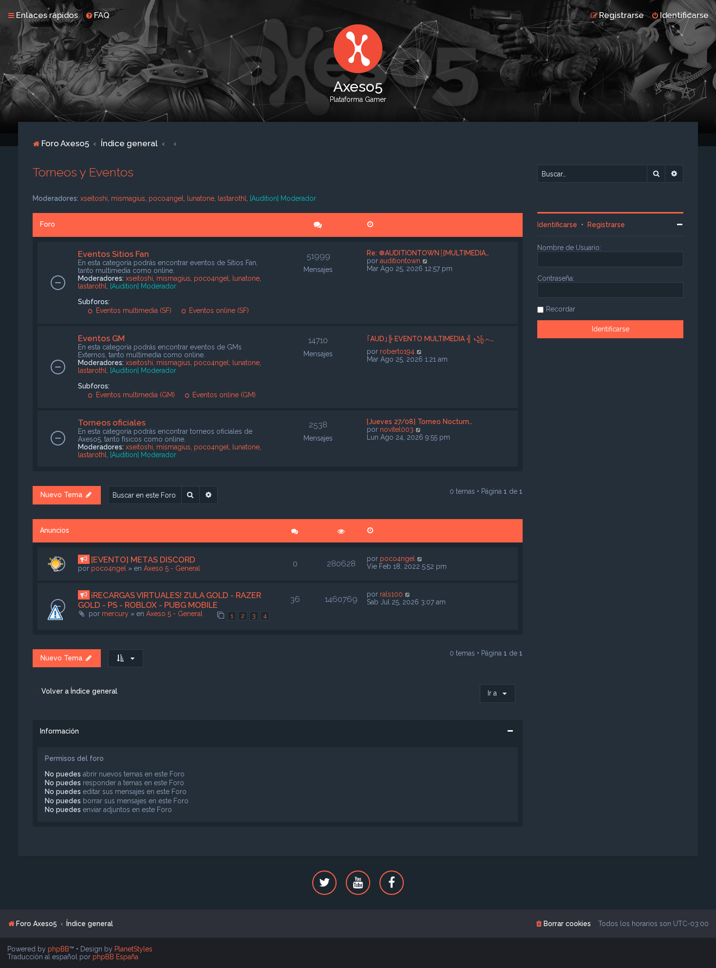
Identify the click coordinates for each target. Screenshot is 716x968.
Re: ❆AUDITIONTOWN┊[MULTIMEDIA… (428, 253)
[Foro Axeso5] (358, 48)
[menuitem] (97, 15)
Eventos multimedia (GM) (134, 395)
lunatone (200, 198)
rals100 (391, 594)
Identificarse (557, 225)
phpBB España (115, 957)
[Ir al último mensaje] (420, 558)
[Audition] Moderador (283, 198)
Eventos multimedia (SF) (132, 310)
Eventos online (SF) (218, 310)
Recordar (560, 309)
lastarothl (232, 198)
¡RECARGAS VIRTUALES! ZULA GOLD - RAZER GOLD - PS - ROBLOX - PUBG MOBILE (169, 600)
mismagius (128, 198)
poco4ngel (166, 198)
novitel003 (397, 429)
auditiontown (400, 261)
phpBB (58, 949)
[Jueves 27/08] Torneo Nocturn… (419, 422)
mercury (115, 614)
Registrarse (606, 225)
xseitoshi (94, 198)
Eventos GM (101, 338)
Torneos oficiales (112, 422)
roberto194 (397, 351)
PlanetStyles (133, 949)
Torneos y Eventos (83, 172)
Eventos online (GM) (223, 395)
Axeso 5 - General (172, 568)
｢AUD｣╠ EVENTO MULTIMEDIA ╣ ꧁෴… (430, 339)
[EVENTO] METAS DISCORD (143, 559)
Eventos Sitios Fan (113, 254)
